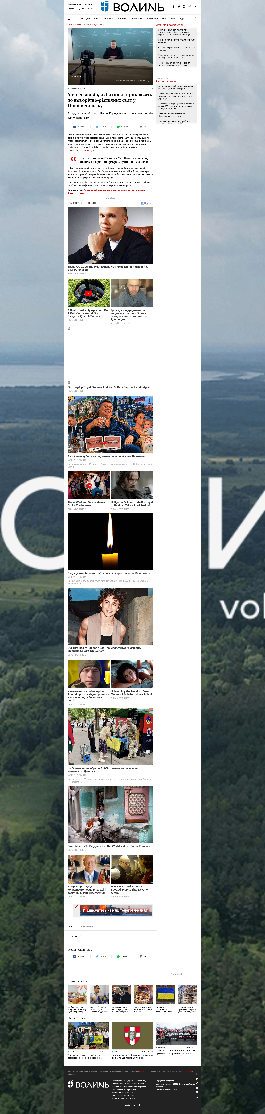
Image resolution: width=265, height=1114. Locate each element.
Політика (108, 19)
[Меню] (69, 18)
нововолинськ (88, 927)
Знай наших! (137, 19)
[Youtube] (195, 7)
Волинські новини (75, 25)
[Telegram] (189, 7)
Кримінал (152, 19)
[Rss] (197, 1097)
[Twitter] (179, 7)
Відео (182, 19)
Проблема (121, 19)
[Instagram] (184, 7)
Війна (97, 19)
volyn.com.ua (144, 1071)
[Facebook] (174, 7)
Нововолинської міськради (81, 150)
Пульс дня (85, 19)
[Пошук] (196, 18)
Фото (173, 19)
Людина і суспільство (95, 25)
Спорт (164, 19)
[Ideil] (132, 1105)
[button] (88, 5)
